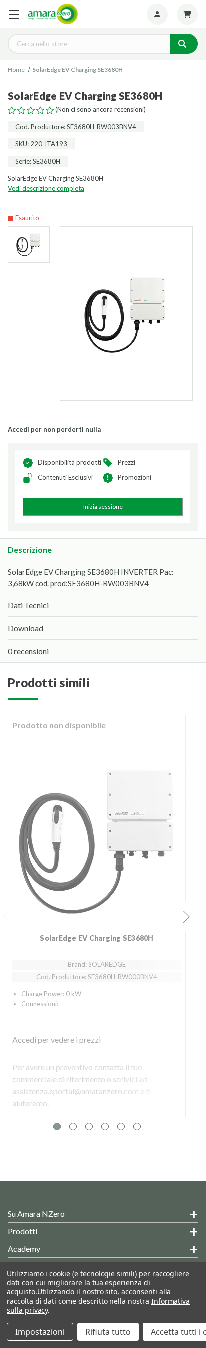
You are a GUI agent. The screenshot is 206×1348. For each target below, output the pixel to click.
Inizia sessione (103, 506)
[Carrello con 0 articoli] (187, 14)
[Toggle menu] (14, 14)
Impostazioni (40, 1331)
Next (187, 916)
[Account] (157, 14)
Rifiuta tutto (108, 1331)
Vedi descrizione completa (46, 188)
